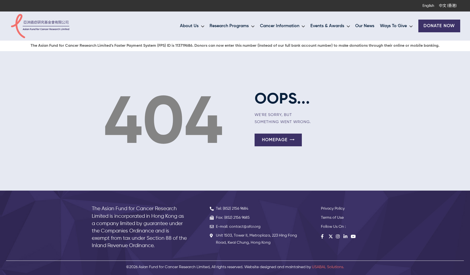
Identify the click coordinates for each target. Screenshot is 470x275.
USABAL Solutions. (328, 267)
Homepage (275, 140)
